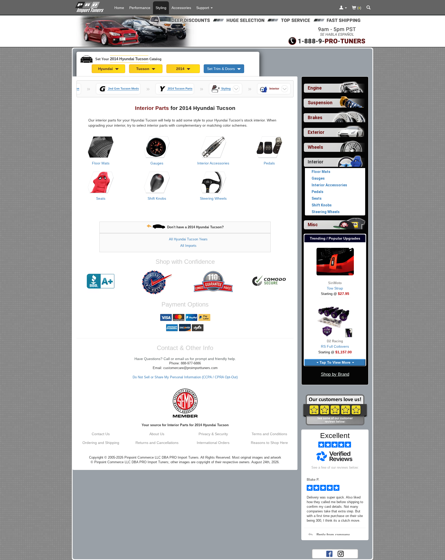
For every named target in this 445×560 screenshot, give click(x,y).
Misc (313, 224)
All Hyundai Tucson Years (188, 239)
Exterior (316, 132)
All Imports (188, 246)
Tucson (143, 69)
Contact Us (101, 434)
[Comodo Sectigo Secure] (269, 281)
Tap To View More (335, 362)
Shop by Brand (335, 374)
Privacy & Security (213, 434)
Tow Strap (335, 288)
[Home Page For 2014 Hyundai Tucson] (90, 6)
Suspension (320, 102)
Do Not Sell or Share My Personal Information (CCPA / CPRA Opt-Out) (185, 377)
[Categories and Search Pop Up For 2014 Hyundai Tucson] (368, 8)
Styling (161, 8)
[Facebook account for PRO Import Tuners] (329, 553)
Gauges (156, 163)
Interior (315, 161)
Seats (100, 198)
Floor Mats (100, 163)
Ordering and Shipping (100, 443)
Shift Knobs (157, 198)
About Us (156, 434)
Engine (315, 88)
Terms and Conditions (269, 434)
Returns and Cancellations (156, 443)
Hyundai (106, 69)
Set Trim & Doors (221, 69)
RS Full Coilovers (335, 346)
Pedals (269, 163)
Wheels (315, 147)
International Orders (213, 443)
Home (119, 8)
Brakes (315, 117)
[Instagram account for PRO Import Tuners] (341, 553)
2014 (180, 69)
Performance (139, 8)
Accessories (181, 8)
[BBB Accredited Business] (100, 281)
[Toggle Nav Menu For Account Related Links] (343, 8)
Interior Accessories (213, 163)
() (358, 8)
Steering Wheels (213, 198)
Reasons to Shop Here (269, 443)
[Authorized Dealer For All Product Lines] (157, 282)
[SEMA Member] (185, 403)
